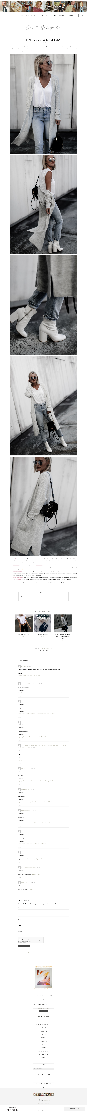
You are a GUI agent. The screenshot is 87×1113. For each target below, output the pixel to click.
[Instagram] (10, 11)
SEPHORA (43, 1057)
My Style (42, 648)
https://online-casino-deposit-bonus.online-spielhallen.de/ (34, 760)
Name (20, 919)
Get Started (74, 1109)
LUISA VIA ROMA (43, 1051)
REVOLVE (43, 1034)
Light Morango (46, 1100)
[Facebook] (40, 651)
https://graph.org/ (28, 701)
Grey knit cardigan (17, 571)
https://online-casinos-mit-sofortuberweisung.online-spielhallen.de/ (37, 781)
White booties (16, 565)
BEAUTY (48, 15)
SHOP (55, 15)
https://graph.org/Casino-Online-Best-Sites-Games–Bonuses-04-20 (36, 713)
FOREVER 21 (43, 1041)
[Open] (5, 6)
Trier (23, 831)
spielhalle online (28, 867)
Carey (23, 666)
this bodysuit (18, 579)
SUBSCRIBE (63, 15)
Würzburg (25, 789)
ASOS (43, 1044)
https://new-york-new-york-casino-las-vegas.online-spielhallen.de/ (36, 802)
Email (20, 925)
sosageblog (5, 2)
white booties (39, 565)
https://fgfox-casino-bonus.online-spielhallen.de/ (32, 737)
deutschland (26, 810)
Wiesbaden (25, 768)
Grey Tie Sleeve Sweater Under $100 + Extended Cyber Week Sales (62, 636)
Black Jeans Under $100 (23, 634)
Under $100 (49, 648)
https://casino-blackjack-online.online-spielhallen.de (46, 722)
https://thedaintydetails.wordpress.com (29, 675)
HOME (22, 15)
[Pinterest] (46, 651)
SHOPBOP (43, 1037)
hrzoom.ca (25, 882)
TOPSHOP (43, 1047)
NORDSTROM (43, 1031)
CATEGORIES (30, 15)
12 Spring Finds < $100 (43, 634)
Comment (21, 907)
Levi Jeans (15, 558)
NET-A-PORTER (43, 1054)
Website (20, 931)
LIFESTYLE (40, 15)
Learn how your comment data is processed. (34, 952)
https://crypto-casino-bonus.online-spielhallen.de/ (32, 843)
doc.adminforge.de (29, 683)
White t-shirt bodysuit (18, 577)
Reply (19, 678)
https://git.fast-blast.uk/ (31, 852)
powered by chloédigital (43, 1103)
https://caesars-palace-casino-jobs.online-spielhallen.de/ (34, 822)
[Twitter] (43, 651)
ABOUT (71, 15)
